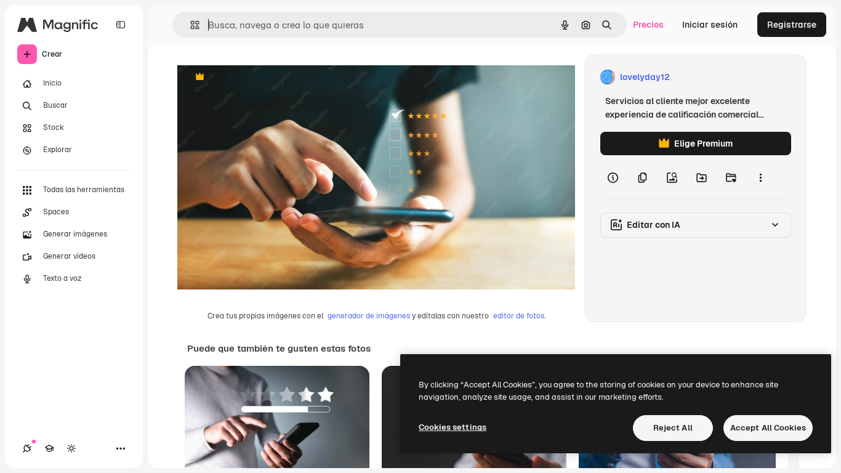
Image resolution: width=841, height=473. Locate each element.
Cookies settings (452, 427)
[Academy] (49, 448)
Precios (648, 24)
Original (256, 77)
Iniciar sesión (710, 24)
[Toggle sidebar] (121, 24)
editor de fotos (518, 316)
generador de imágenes (369, 316)
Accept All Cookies (768, 427)
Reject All (673, 427)
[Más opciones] (760, 177)
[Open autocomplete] (190, 25)
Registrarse (791, 24)
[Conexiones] (27, 448)
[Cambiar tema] (71, 448)
